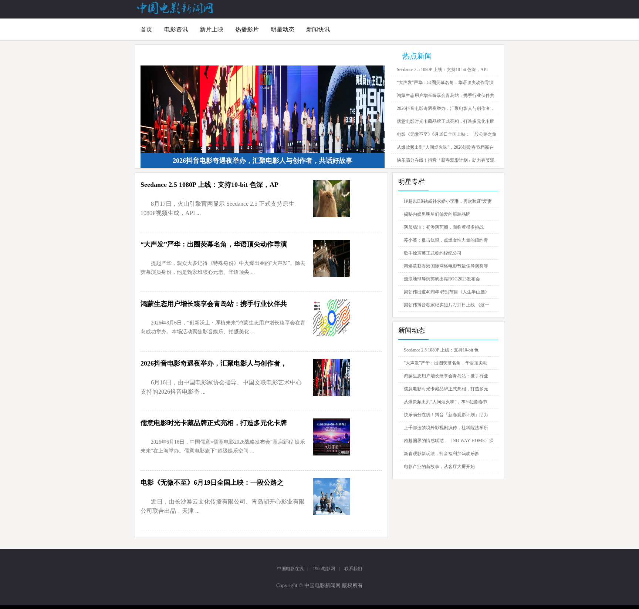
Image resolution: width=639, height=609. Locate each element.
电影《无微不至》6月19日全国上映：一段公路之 (212, 482)
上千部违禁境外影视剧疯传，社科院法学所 (446, 427)
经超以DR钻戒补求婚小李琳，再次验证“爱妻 (448, 201)
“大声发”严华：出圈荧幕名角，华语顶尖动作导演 (445, 82)
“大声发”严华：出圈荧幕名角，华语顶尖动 (445, 363)
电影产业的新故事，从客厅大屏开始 (439, 466)
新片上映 (211, 29)
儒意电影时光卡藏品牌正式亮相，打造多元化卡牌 (445, 121)
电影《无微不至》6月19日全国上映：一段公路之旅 (447, 134)
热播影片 (247, 29)
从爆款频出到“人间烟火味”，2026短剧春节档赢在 (445, 147)
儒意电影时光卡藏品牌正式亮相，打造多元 (446, 388)
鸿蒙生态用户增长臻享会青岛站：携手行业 (446, 375)
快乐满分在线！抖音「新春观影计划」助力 (446, 414)
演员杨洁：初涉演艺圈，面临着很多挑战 (444, 227)
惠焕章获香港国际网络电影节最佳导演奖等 (446, 266)
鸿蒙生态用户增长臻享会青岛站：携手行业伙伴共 (445, 95)
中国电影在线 (290, 568)
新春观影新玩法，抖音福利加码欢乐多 (441, 453)
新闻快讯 (318, 29)
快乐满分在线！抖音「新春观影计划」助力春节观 (445, 160)
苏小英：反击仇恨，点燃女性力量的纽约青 (446, 240)
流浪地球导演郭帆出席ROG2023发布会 (442, 279)
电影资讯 (176, 29)
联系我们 (353, 568)
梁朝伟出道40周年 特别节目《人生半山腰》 (446, 292)
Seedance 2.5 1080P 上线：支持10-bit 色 (441, 350)
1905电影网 (324, 568)
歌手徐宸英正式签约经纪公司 (433, 253)
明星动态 (282, 29)
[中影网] (175, 12)
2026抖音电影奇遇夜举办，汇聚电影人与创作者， (445, 108)
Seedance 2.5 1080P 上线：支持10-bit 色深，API (442, 69)
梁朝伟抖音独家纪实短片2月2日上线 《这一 (446, 304)
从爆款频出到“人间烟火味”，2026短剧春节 (445, 401)
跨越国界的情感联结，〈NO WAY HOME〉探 (449, 440)
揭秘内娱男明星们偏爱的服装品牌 (437, 214)
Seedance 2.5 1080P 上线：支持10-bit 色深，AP (209, 184)
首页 (146, 29)
